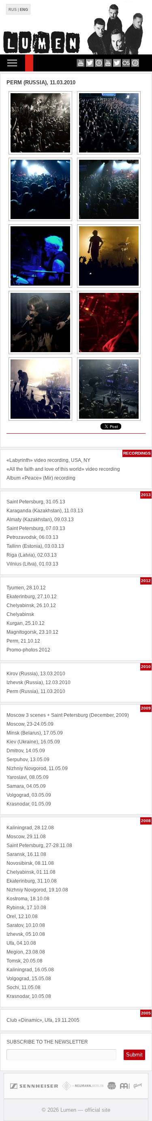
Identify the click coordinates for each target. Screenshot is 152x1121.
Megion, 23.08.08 (25, 952)
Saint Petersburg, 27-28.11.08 (39, 845)
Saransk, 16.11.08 (26, 854)
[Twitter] (90, 63)
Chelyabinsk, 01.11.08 (31, 872)
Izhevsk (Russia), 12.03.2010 (38, 682)
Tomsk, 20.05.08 (24, 961)
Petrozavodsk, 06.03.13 (32, 537)
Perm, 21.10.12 (23, 641)
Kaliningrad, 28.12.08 (30, 828)
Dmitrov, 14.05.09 (25, 751)
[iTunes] (99, 63)
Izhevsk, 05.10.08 (25, 934)
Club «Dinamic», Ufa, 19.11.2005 (42, 1020)
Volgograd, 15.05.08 (28, 978)
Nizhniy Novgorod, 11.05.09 (37, 768)
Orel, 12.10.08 (22, 916)
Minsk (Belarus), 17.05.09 (34, 733)
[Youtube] (80, 63)
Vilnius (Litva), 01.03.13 (32, 564)
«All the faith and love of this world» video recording (63, 469)
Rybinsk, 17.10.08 (26, 907)
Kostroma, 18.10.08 (27, 899)
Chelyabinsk (20, 614)
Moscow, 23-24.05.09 (30, 724)
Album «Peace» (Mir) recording (40, 478)
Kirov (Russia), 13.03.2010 (35, 673)
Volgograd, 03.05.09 (28, 795)
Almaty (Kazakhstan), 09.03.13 (40, 519)
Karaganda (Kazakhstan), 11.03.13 (44, 511)
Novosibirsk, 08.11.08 (30, 863)
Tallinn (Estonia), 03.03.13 (35, 546)
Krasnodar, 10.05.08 (28, 996)
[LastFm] (126, 63)
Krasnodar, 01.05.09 (28, 804)
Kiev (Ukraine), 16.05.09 (33, 742)
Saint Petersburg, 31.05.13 (35, 502)
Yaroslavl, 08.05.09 (27, 777)
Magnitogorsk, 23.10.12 (32, 632)
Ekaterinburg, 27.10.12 (31, 596)
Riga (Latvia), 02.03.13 (31, 555)
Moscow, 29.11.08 (26, 836)
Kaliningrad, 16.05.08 (30, 970)
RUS (13, 10)
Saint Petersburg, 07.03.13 (35, 528)
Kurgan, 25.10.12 (25, 623)
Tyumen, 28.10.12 (26, 588)
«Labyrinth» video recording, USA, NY (48, 460)
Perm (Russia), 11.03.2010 (35, 691)
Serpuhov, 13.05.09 (27, 759)
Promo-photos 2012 (28, 650)
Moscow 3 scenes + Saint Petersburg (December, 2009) (67, 715)
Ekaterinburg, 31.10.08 (31, 881)
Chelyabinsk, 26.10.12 (31, 605)
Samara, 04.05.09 (26, 786)
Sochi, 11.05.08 (23, 987)
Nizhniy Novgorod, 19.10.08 (37, 890)
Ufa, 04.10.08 (21, 943)
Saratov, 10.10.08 (25, 925)
